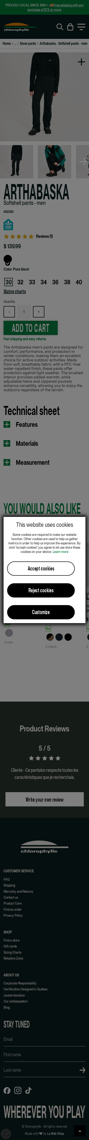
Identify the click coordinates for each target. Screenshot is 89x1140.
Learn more (60, 551)
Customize (41, 612)
